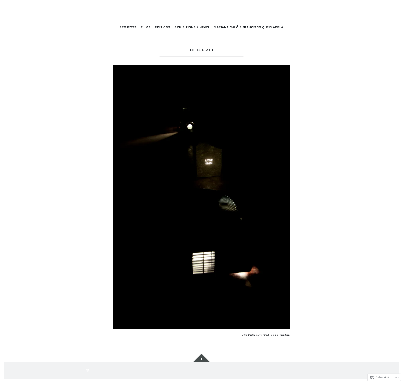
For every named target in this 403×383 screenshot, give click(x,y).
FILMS (145, 27)
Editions (162, 27)
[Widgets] (201, 358)
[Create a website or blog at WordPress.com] (87, 370)
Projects (128, 27)
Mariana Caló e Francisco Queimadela (248, 27)
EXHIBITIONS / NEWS (192, 27)
